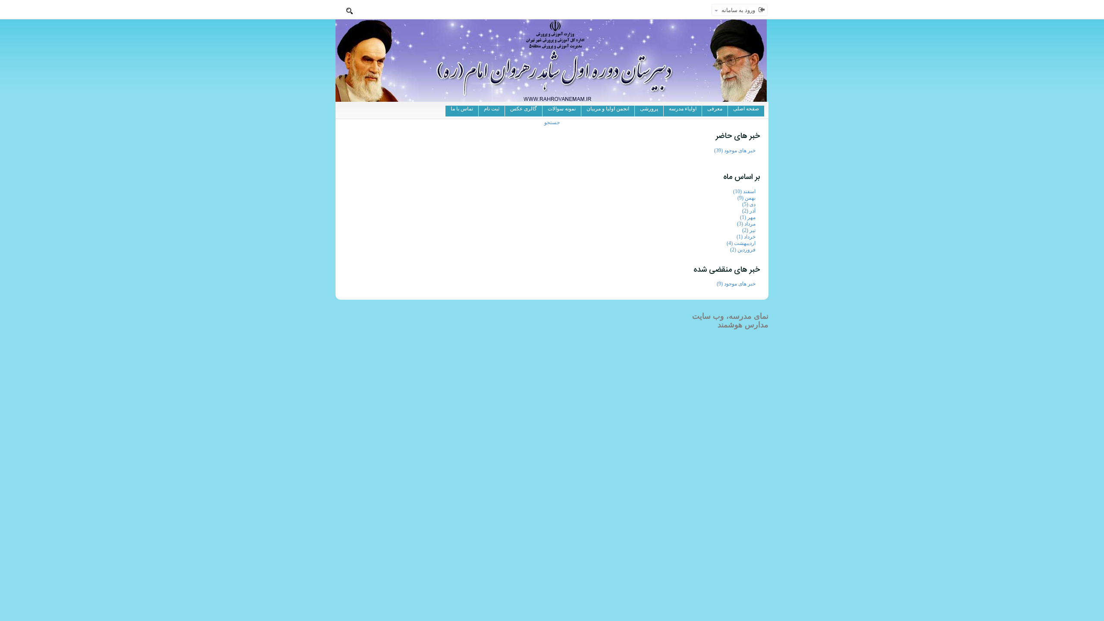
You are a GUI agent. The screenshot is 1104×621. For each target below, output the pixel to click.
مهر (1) (748, 217)
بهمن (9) (746, 198)
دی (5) (749, 204)
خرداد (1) (746, 237)
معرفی (714, 109)
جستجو (552, 122)
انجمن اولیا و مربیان (607, 109)
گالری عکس (523, 109)
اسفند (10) (744, 191)
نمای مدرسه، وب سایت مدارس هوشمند (730, 320)
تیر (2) (749, 230)
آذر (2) (749, 211)
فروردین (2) (743, 250)
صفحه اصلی (746, 109)
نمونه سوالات (562, 109)
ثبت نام (491, 109)
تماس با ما (462, 109)
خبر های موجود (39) (735, 150)
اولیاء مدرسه (682, 109)
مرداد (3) (746, 224)
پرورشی (649, 109)
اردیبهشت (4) (741, 243)
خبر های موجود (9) (736, 284)
